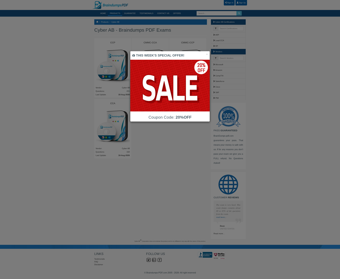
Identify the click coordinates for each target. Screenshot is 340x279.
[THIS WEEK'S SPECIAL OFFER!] (170, 85)
